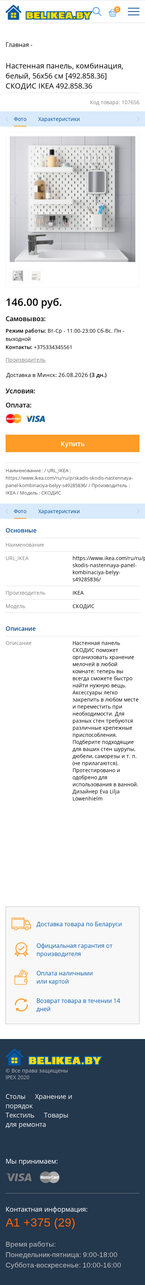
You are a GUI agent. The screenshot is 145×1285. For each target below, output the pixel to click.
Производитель (25, 359)
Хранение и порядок (39, 1101)
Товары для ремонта (37, 1119)
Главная (17, 45)
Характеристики (59, 118)
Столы (16, 1096)
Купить (73, 443)
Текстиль (20, 1114)
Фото (20, 118)
